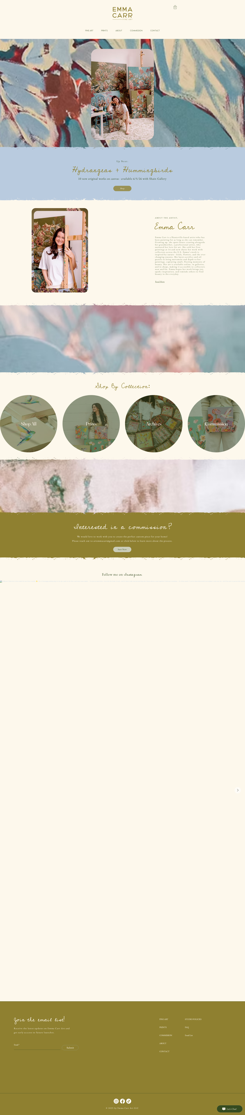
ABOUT (162, 1043)
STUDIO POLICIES (193, 1019)
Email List (189, 1035)
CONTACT (164, 1051)
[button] (175, 7)
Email (16, 1045)
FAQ (187, 1027)
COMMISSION (165, 1035)
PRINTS (163, 1027)
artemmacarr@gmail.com (107, 540)
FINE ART (163, 1019)
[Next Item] (238, 790)
